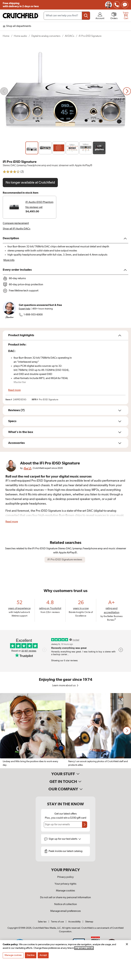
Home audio (20, 36)
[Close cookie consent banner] (127, 944)
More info (8, 260)
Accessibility (74, 922)
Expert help (24, 309)
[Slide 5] (85, 148)
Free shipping (21, 5)
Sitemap (89, 922)
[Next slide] (127, 91)
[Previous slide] (4, 91)
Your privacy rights (65, 884)
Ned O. (27, 468)
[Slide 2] (45, 148)
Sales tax (42, 922)
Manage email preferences (65, 911)
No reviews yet (33, 207)
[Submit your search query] (86, 16)
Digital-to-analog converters (45, 36)
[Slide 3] (58, 148)
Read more (14, 390)
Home (6, 36)
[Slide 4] (72, 148)
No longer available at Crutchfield (30, 182)
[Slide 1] (31, 148)
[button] (127, 731)
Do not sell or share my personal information (65, 897)
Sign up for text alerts (63, 839)
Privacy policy (65, 877)
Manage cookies (65, 890)
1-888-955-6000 (33, 314)
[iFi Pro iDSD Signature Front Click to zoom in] (65, 91)
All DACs (69, 36)
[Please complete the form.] (84, 824)
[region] (65, 730)
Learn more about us (64, 685)
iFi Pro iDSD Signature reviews (64, 559)
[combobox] (67, 16)
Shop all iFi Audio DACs (16, 228)
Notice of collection (65, 904)
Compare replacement (16, 223)
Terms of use (57, 922)
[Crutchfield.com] (20, 15)
